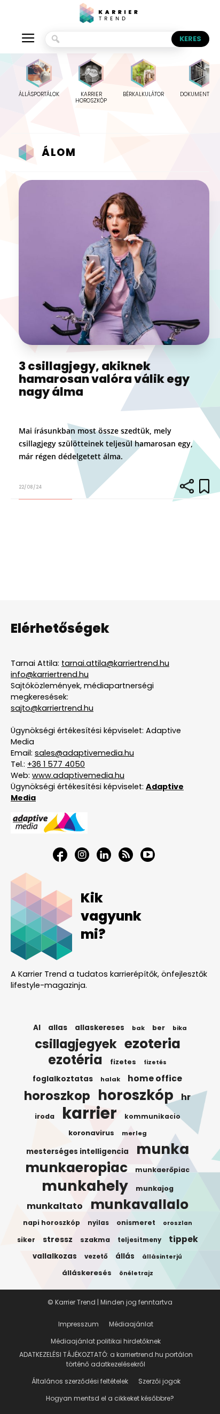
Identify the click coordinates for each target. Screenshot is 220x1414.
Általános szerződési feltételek (80, 1381)
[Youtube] (147, 854)
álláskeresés (87, 1273)
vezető (96, 1256)
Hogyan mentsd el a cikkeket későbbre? (110, 1398)
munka (162, 1149)
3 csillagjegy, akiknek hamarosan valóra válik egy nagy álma (104, 379)
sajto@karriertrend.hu (52, 708)
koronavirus (91, 1133)
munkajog (155, 1188)
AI (37, 1028)
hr (186, 1097)
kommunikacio (152, 1116)
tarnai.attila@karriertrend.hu (115, 663)
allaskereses (99, 1028)
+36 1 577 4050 (56, 764)
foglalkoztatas (63, 1079)
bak (138, 1028)
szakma (95, 1239)
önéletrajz (136, 1273)
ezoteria (152, 1044)
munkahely (85, 1186)
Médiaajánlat (131, 1324)
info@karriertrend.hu (50, 674)
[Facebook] (60, 854)
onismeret (135, 1222)
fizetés (155, 1062)
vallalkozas (55, 1256)
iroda (44, 1116)
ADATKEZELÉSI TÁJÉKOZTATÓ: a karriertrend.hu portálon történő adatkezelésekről (106, 1359)
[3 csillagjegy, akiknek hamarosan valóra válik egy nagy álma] (114, 262)
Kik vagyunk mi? (111, 916)
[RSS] (126, 854)
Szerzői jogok (159, 1381)
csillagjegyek (76, 1044)
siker (26, 1239)
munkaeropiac (76, 1167)
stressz (58, 1239)
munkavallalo (139, 1204)
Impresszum (78, 1324)
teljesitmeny (139, 1240)
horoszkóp (136, 1095)
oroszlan (177, 1223)
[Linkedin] (104, 854)
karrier (89, 1113)
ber (158, 1027)
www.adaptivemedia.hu (78, 775)
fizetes (123, 1061)
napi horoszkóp (51, 1222)
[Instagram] (82, 854)
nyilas (98, 1223)
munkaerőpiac (162, 1169)
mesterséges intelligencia (77, 1151)
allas (57, 1028)
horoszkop (57, 1095)
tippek (183, 1239)
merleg (134, 1133)
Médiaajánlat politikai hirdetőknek (106, 1341)
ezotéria (75, 1060)
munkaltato (55, 1206)
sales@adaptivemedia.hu (84, 753)
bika (179, 1028)
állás (125, 1256)
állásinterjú (162, 1256)
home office (155, 1078)
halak (110, 1079)
